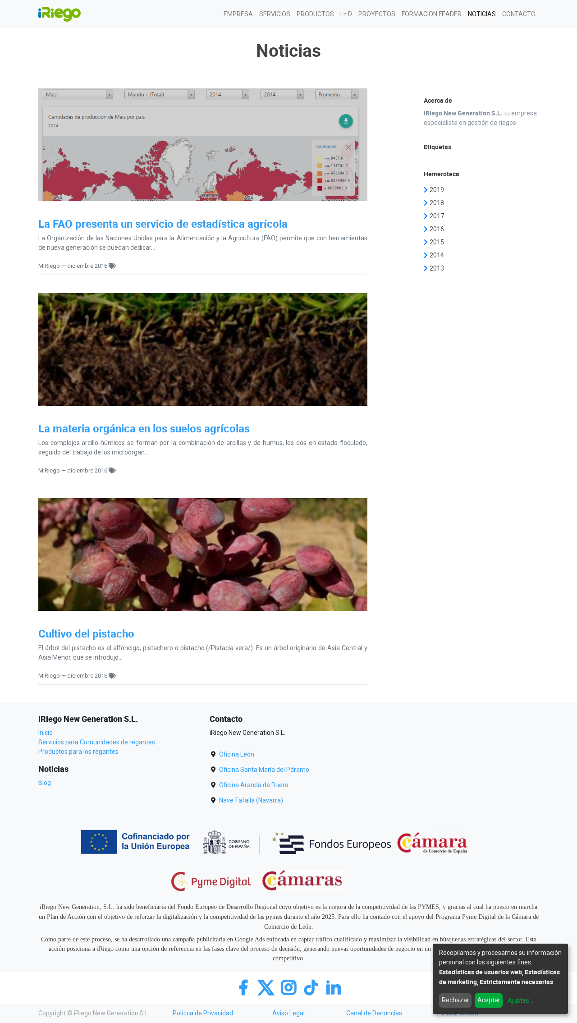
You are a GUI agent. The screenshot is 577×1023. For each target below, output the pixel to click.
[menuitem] (238, 14)
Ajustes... (520, 1000)
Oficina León (236, 754)
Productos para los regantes (78, 751)
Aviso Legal (288, 1013)
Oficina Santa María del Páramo (264, 769)
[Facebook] (245, 987)
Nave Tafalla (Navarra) (251, 800)
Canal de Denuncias (374, 1013)
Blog (44, 782)
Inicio (45, 732)
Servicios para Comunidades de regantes (96, 742)
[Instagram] (290, 987)
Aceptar (488, 1000)
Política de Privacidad (203, 1013)
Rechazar (455, 1000)
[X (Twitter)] (268, 987)
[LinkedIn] (334, 987)
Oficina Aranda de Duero (253, 785)
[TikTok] (313, 987)
